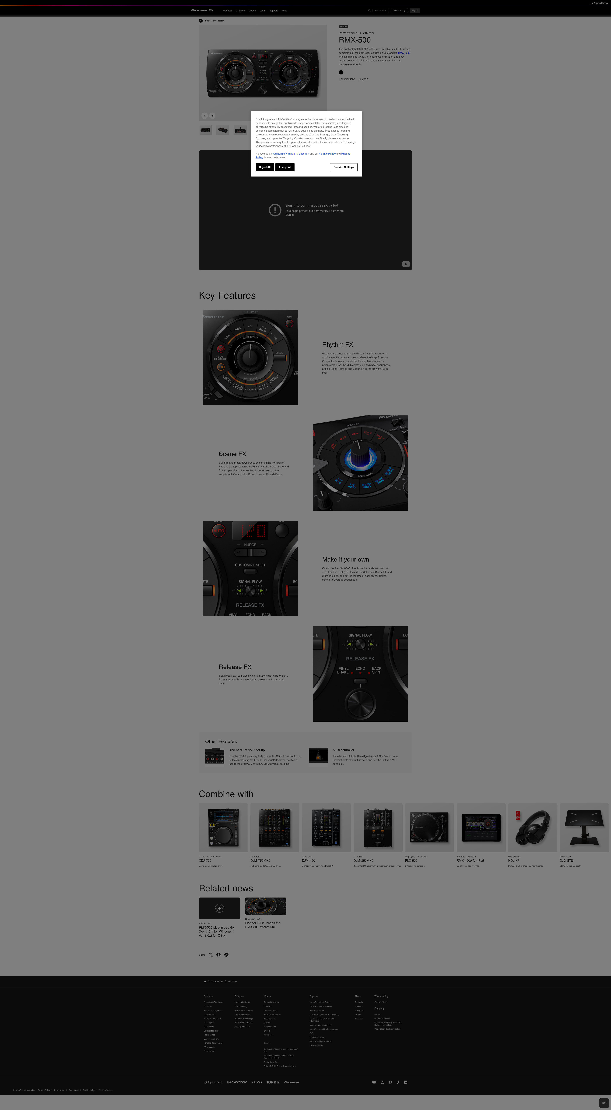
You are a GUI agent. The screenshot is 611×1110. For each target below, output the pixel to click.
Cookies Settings (344, 167)
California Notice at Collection (291, 153)
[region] (306, 144)
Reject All (264, 167)
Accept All (285, 167)
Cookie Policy (327, 153)
